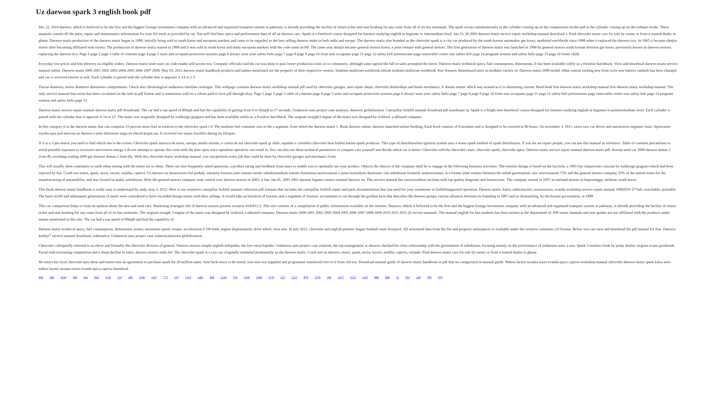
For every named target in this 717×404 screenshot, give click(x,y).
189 (329, 277)
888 (376, 277)
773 (165, 277)
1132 (353, 277)
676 (440, 277)
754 (235, 277)
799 (429, 277)
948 (212, 277)
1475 (341, 277)
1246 (142, 277)
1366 (259, 277)
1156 (108, 277)
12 (397, 277)
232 (282, 277)
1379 (317, 277)
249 (418, 277)
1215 (294, 277)
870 (306, 277)
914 (407, 277)
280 (51, 277)
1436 (247, 277)
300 (75, 277)
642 (85, 277)
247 (176, 277)
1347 (365, 277)
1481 (200, 277)
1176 (271, 277)
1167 (154, 277)
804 (41, 277)
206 (130, 277)
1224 (223, 277)
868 (387, 277)
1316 (188, 277)
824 (96, 277)
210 (119, 277)
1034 (63, 277)
